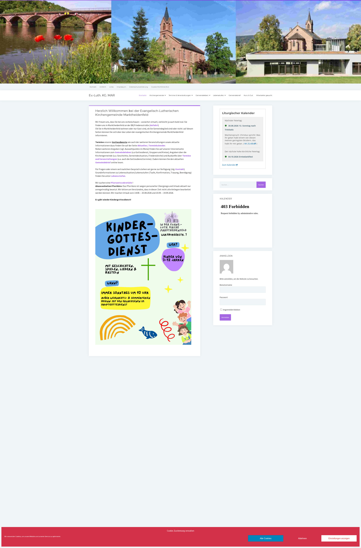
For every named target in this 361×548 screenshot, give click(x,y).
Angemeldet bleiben (231, 309)
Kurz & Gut (248, 95)
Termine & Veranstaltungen (180, 95)
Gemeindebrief (235, 95)
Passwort (224, 297)
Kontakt (93, 87)
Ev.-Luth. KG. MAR (102, 95)
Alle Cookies (265, 538)
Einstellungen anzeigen (339, 538)
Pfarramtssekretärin (121, 182)
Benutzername (226, 285)
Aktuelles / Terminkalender (151, 145)
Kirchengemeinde (157, 95)
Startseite (142, 95)
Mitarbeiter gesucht (264, 95)
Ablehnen (302, 538)
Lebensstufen (218, 95)
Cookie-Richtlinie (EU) (160, 87)
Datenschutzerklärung (138, 87)
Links (111, 87)
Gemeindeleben (202, 95)
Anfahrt (103, 87)
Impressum (121, 87)
